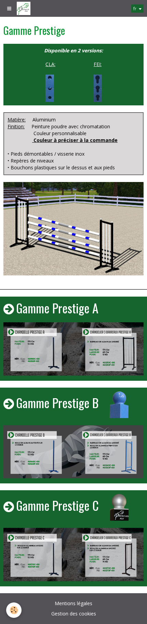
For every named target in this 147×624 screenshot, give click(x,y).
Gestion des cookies (73, 613)
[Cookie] (14, 610)
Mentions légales (73, 603)
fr (134, 8)
